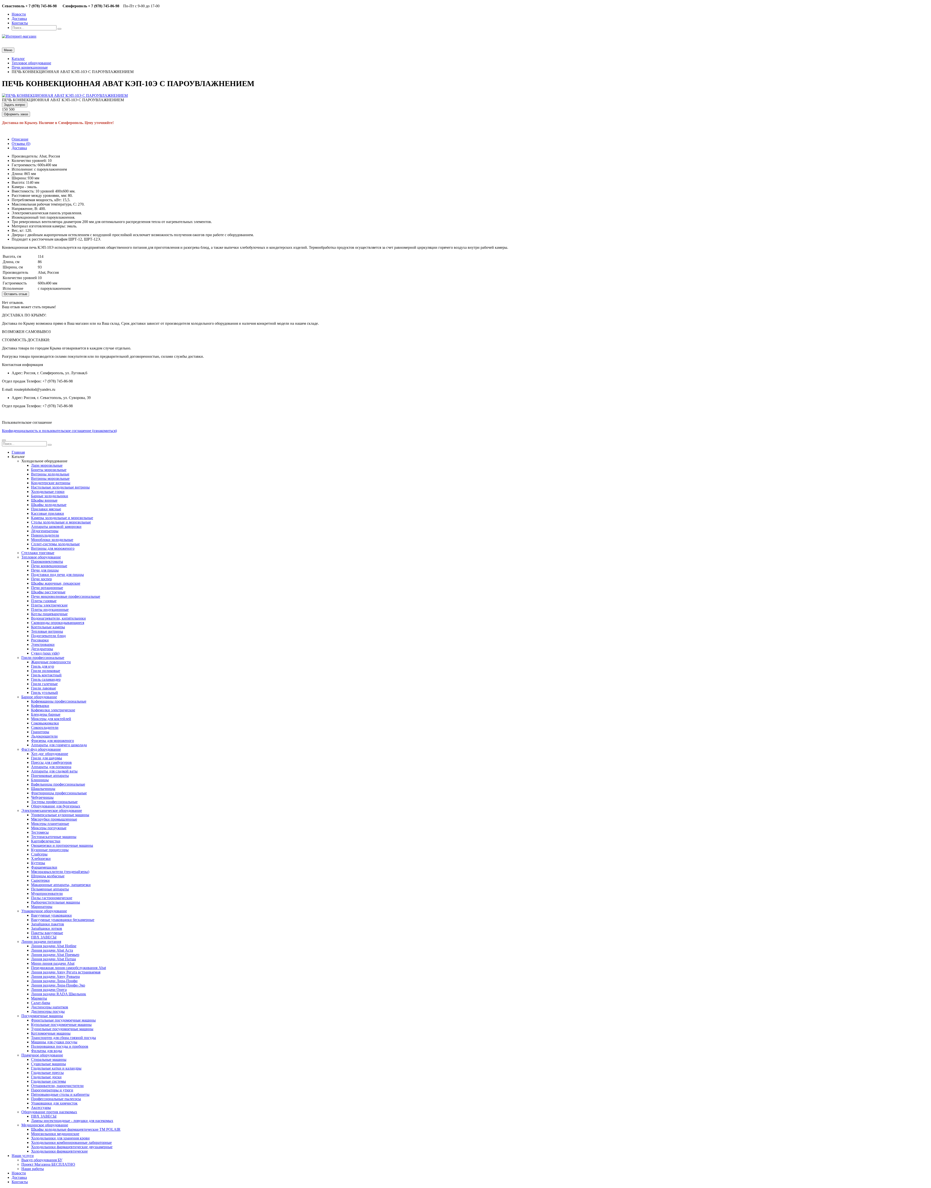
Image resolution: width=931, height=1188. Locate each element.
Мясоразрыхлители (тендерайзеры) (60, 872)
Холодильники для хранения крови (60, 1138)
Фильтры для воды (46, 1051)
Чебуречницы (42, 797)
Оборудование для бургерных (55, 806)
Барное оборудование (39, 697)
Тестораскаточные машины (53, 837)
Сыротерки (40, 880)
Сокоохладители (44, 727)
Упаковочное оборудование (44, 911)
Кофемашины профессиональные (58, 701)
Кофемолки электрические (53, 710)
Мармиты (39, 998)
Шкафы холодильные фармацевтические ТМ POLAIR (75, 1129)
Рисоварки (40, 640)
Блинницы (40, 780)
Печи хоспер (41, 579)
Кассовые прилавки (47, 513)
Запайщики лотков (46, 928)
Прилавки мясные (46, 509)
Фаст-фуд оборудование (41, 749)
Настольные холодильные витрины (60, 487)
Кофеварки (40, 706)
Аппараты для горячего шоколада (59, 745)
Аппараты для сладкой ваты (54, 771)
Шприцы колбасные (47, 876)
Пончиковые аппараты (50, 775)
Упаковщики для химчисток (54, 1103)
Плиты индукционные (50, 609)
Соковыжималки (45, 723)
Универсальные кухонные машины (60, 815)
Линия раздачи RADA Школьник (58, 994)
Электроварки (43, 644)
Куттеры (38, 863)
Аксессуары (41, 1107)
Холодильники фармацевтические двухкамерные (71, 1147)
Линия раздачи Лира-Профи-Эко (58, 985)
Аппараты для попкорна (51, 767)
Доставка (19, 19)
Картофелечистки (45, 841)
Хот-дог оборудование (49, 754)
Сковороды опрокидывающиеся (57, 623)
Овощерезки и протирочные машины (62, 845)
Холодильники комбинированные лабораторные (71, 1142)
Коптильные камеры (48, 627)
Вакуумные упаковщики (51, 915)
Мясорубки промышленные (54, 819)
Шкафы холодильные (48, 505)
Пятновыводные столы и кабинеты (60, 1094)
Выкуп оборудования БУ (41, 1160)
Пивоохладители (45, 535)
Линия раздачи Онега (49, 990)
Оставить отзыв (15, 294)
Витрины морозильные (50, 478)
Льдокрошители (44, 736)
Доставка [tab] (19, 148)
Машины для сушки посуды (54, 1042)
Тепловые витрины (47, 631)
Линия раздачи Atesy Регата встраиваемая (65, 972)
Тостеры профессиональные (54, 802)
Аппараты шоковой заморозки (56, 526)
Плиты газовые (43, 601)
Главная (18, 452)
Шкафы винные (44, 500)
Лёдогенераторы (44, 531)
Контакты (20, 23)
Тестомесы (40, 832)
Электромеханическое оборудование (51, 810)
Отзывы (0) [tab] (21, 143)
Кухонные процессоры (50, 850)
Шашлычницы (43, 789)
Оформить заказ (16, 114)
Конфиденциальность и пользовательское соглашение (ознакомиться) (59, 431)
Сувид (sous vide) (45, 653)
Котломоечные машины (51, 1033)
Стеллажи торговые (37, 553)
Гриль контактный (46, 675)
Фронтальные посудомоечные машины (63, 1020)
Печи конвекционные (49, 566)
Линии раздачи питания (41, 941)
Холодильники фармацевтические (59, 1151)
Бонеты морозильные (48, 470)
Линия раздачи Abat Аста (52, 950)
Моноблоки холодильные (52, 540)
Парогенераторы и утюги (52, 1090)
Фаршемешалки (44, 867)
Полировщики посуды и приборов (59, 1046)
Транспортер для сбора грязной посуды (63, 1038)
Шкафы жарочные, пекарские (55, 583)
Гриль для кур (42, 666)
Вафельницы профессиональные (58, 784)
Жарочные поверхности (51, 662)
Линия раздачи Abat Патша (53, 959)
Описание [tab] (20, 139)
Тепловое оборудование (41, 557)
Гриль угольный (44, 692)
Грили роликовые (45, 671)
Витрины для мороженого (52, 548)
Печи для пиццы (45, 570)
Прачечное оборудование (42, 1055)
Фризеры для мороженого (52, 741)
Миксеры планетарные (50, 824)
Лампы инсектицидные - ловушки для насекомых (72, 1121)
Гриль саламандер (46, 679)
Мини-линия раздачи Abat (52, 963)
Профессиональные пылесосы (56, 1099)
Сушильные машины (48, 1064)
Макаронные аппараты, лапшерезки (61, 885)
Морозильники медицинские (55, 1134)
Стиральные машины (48, 1059)
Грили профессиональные (42, 658)
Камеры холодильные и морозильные (62, 518)
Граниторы (40, 732)
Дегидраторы (42, 649)
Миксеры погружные (48, 828)
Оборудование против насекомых (49, 1112)
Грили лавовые (43, 688)
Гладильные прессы (47, 1073)
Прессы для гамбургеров (51, 762)
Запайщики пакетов (47, 924)
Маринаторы (41, 907)
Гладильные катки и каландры (56, 1068)
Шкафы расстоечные (48, 592)
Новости (19, 14)
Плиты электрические (49, 605)
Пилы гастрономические (51, 898)
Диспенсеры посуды (48, 1011)
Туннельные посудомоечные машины (62, 1029)
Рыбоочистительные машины (55, 902)
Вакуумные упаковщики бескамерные (62, 920)
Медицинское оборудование (44, 1125)
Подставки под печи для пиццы (57, 575)
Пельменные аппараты (50, 889)
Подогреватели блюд (48, 636)
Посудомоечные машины (42, 1016)
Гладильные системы (48, 1081)
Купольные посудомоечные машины (61, 1024)
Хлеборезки (41, 858)
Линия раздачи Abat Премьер (55, 955)
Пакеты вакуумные (47, 933)
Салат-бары (40, 1003)
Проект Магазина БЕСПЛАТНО (48, 1164)
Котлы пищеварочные (49, 614)
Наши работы (32, 1169)
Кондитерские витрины (50, 483)
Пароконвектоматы (47, 561)
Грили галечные (44, 684)
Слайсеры (39, 854)
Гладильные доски (46, 1077)
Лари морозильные (47, 465)
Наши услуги (23, 1156)
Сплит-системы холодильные (55, 544)
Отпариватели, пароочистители (57, 1086)
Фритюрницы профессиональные (59, 793)
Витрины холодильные (50, 474)
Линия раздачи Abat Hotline (53, 946)
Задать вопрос (14, 105)
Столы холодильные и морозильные (61, 522)
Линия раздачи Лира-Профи (54, 981)
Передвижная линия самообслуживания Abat (68, 968)
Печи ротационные (47, 588)
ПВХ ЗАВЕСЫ (43, 937)
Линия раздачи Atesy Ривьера (55, 976)
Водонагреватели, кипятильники (58, 618)
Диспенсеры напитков (49, 1007)
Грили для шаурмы (46, 758)
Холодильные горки (47, 492)
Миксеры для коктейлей (51, 719)
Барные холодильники (49, 496)
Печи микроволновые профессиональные (65, 596)
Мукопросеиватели (47, 893)
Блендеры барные (45, 714)
